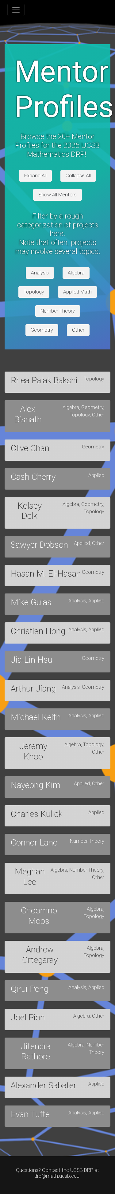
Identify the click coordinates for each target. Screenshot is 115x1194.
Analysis (40, 273)
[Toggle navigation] (16, 10)
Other (78, 330)
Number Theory (57, 311)
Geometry (42, 330)
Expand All (35, 176)
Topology (34, 292)
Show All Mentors (57, 195)
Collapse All (78, 176)
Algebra (76, 273)
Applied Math (77, 292)
